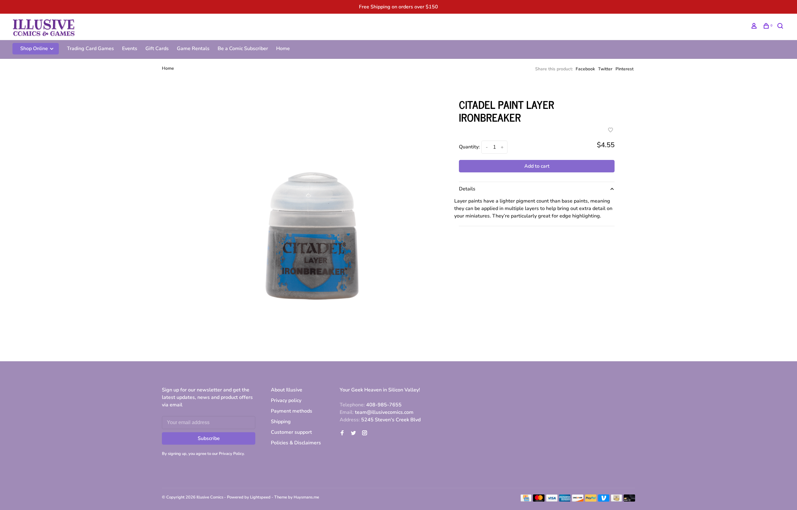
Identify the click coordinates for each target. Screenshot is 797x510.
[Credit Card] (526, 500)
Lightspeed (260, 497)
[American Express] (565, 500)
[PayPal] (591, 500)
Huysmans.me (306, 497)
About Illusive (286, 389)
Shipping (281, 421)
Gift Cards (157, 48)
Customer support (291, 432)
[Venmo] (604, 500)
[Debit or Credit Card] (629, 500)
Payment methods (291, 411)
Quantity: (469, 146)
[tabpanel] (309, 215)
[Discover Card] (577, 500)
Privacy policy (286, 400)
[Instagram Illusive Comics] (364, 433)
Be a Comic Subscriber (243, 48)
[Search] (781, 27)
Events (129, 48)
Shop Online (34, 48)
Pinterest (624, 69)
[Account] (754, 27)
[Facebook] (342, 433)
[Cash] (616, 500)
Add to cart (536, 166)
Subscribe (209, 438)
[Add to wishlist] (610, 130)
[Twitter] (353, 433)
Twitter (605, 69)
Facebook (585, 69)
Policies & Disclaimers (296, 442)
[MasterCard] (539, 500)
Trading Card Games (90, 48)
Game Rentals (193, 48)
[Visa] (552, 500)
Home (283, 48)
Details (467, 188)
